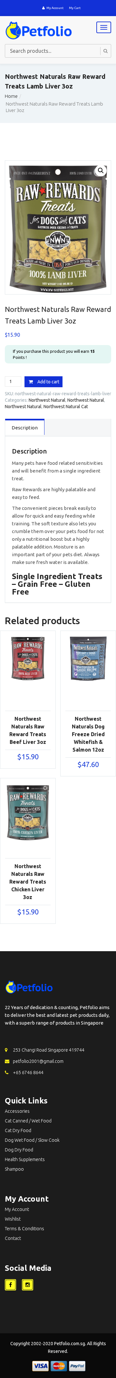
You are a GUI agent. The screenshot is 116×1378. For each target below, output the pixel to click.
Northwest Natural (47, 400)
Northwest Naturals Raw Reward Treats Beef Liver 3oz (27, 730)
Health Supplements (25, 1159)
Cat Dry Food (18, 1130)
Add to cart (48, 381)
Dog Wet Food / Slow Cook (32, 1140)
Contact (13, 1238)
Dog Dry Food (19, 1149)
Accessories (17, 1111)
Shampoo (14, 1169)
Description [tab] (25, 427)
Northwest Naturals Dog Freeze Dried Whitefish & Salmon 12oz (88, 734)
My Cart (75, 8)
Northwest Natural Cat (66, 406)
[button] (101, 170)
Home (11, 96)
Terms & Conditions (24, 1228)
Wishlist (13, 1219)
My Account (54, 8)
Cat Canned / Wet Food (28, 1120)
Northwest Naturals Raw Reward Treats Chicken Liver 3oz (27, 881)
